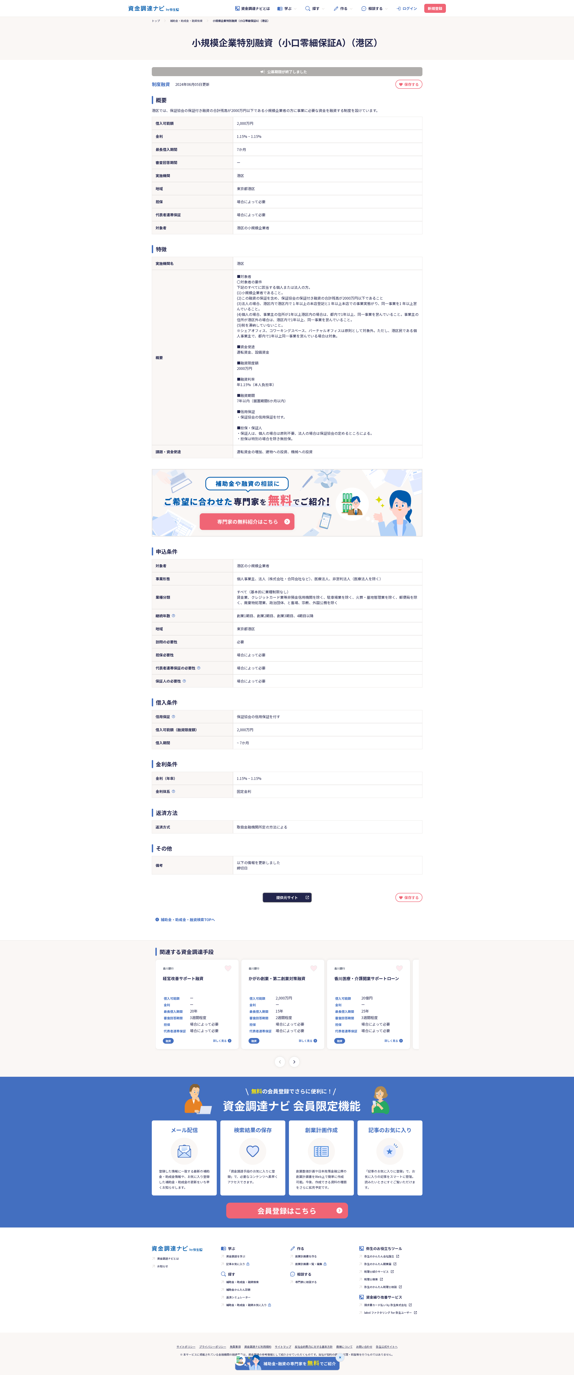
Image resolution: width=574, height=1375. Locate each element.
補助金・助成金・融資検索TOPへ (188, 919)
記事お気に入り (235, 1264)
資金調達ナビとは (255, 8)
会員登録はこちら (286, 1210)
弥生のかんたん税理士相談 (380, 1287)
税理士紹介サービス (376, 1271)
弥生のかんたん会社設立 (379, 1256)
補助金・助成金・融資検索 (186, 21)
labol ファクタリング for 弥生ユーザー (388, 1312)
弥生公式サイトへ (387, 1346)
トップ (156, 21)
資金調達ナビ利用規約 (257, 1346)
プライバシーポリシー (212, 1346)
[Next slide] (294, 1061)
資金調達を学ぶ (235, 1256)
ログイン (410, 8)
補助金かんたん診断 (238, 1289)
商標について (344, 1346)
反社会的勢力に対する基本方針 (314, 1346)
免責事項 (235, 1346)
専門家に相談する (306, 1282)
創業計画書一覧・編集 (308, 1264)
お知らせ (162, 1266)
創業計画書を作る (306, 1256)
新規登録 (435, 8)
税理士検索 (371, 1279)
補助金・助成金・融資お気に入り (246, 1305)
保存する (411, 84)
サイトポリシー (186, 1346)
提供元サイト (287, 897)
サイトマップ (283, 1346)
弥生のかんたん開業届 (377, 1264)
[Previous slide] (279, 1061)
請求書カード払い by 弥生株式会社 (385, 1305)
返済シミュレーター (238, 1297)
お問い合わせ (364, 1346)
